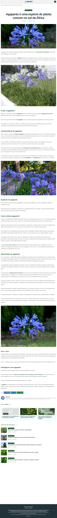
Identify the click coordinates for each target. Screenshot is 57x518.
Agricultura (28, 10)
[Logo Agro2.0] (28, 2)
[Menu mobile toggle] (2, 2)
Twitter (15, 392)
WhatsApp (21, 392)
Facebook (8, 392)
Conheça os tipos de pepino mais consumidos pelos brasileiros (28, 417)
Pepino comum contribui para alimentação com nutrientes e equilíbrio (45, 417)
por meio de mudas (11, 244)
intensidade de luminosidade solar (31, 148)
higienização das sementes (16, 272)
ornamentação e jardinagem (42, 52)
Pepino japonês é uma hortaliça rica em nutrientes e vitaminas (10, 417)
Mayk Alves (8, 396)
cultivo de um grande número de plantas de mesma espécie (28, 374)
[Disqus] (28, 481)
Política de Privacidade (28, 506)
